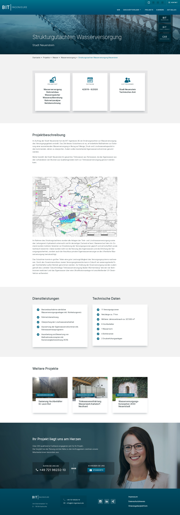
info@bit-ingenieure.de (75, 503)
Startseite (36, 57)
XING (113, 501)
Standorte (98, 470)
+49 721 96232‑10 (52, 470)
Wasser (55, 57)
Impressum (133, 497)
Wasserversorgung (68, 57)
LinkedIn (106, 501)
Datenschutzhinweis (136, 501)
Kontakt (174, 2)
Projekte (46, 57)
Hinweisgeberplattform (138, 506)
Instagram (100, 501)
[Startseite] (14, 7)
